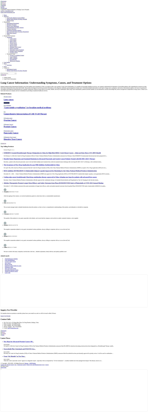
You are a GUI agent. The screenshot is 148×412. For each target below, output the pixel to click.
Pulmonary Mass (9, 267)
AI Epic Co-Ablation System (17, 55)
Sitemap (26, 363)
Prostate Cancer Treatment (16, 51)
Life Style (9, 65)
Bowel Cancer (13, 45)
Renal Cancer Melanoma (13, 26)
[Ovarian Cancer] (8, 118)
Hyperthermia (13, 59)
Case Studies (7, 62)
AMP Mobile (32, 363)
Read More (6, 103)
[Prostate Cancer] (8, 124)
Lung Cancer (13, 38)
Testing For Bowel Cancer (11, 271)
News (5, 63)
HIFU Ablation (13, 58)
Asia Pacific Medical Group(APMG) (16, 17)
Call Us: (7, 11)
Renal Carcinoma (14, 48)
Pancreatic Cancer (11, 133)
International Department (13, 23)
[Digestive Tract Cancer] (10, 137)
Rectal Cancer (10, 364)
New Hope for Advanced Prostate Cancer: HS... (19, 341)
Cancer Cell (3, 364)
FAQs (5, 66)
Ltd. (15, 364)
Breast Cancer (13, 43)
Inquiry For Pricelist (5, 316)
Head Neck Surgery (11, 33)
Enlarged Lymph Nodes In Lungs (13, 265)
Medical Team (10, 20)
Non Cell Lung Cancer (10, 268)
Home (5, 15)
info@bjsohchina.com (13, 328)
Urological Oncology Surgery (14, 30)
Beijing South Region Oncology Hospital (17, 19)
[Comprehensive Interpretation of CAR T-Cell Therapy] (5, 111)
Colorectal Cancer (21, 364)
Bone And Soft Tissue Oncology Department (18, 31)
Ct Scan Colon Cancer (10, 261)
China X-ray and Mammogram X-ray (35, 364)
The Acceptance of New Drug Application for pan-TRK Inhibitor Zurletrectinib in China (32, 165)
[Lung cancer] (7, 96)
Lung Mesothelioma (10, 260)
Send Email (3, 367)
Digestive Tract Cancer (15, 47)
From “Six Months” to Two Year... (14, 356)
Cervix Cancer (13, 44)
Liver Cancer (13, 40)
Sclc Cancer (8, 263)
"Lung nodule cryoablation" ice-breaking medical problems (27, 108)
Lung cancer (9, 100)
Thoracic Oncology (11, 29)
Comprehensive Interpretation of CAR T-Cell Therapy (25, 114)
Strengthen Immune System (11, 270)
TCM (8, 34)
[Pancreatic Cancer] (8, 131)
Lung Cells (7, 272)
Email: (8, 12)
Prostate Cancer (10, 127)
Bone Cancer (13, 41)
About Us (6, 16)
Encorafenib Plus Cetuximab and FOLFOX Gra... (20, 349)
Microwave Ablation (15, 61)
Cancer (46, 364)
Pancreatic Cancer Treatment (17, 49)
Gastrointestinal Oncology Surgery (15, 27)
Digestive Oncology (12, 24)
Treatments (9, 37)
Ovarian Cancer (14, 52)
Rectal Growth (8, 264)
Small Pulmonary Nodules (11, 258)
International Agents (12, 69)
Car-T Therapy (13, 56)
